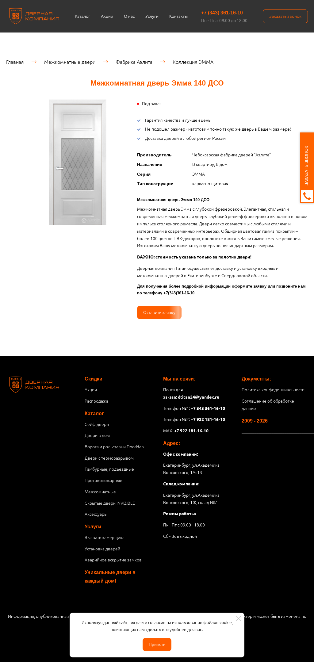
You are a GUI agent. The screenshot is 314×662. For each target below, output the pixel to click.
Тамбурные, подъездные (109, 469)
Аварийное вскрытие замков (113, 560)
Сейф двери (97, 424)
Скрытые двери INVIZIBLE (110, 503)
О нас (129, 16)
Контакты (178, 16)
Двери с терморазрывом (109, 458)
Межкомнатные (100, 491)
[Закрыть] (238, 618)
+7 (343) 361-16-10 (222, 12)
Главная (15, 61)
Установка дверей (102, 548)
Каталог (82, 16)
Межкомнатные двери (69, 61)
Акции (107, 16)
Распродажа (96, 401)
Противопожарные (103, 480)
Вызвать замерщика (104, 537)
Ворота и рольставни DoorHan (114, 446)
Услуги (152, 16)
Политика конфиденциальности (273, 389)
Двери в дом (97, 435)
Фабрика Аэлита (134, 61)
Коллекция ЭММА (193, 61)
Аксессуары (96, 514)
